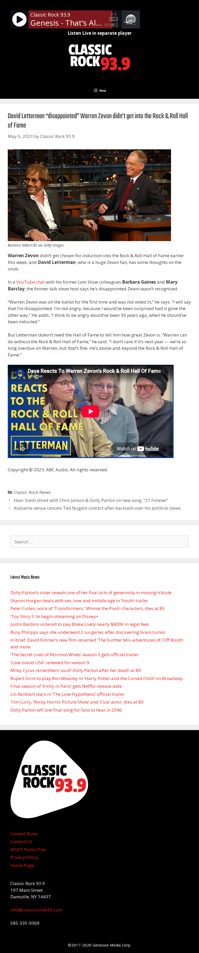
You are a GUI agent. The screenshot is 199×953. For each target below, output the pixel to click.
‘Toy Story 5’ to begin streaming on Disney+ (54, 616)
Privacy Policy (24, 857)
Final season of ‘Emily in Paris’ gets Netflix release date (66, 686)
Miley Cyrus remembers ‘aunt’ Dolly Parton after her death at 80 (75, 670)
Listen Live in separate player (100, 33)
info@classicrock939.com (36, 910)
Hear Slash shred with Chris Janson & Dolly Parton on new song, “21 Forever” (91, 500)
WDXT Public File (27, 849)
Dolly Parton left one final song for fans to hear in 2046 (66, 710)
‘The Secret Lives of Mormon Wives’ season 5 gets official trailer (74, 654)
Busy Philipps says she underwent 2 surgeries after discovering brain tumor (87, 632)
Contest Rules (24, 834)
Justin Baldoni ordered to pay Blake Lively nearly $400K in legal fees (79, 624)
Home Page (22, 865)
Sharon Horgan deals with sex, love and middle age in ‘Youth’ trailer (79, 601)
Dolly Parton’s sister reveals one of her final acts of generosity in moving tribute (91, 592)
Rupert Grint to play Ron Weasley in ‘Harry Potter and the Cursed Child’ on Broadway (96, 678)
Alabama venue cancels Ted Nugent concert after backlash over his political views (97, 508)
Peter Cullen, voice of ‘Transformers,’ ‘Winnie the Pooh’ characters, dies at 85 (87, 608)
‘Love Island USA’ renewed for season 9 (49, 662)
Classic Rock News (32, 492)
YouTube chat (30, 282)
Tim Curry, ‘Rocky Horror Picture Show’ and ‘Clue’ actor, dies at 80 (77, 702)
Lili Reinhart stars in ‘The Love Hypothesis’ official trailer (67, 694)
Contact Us (21, 841)
